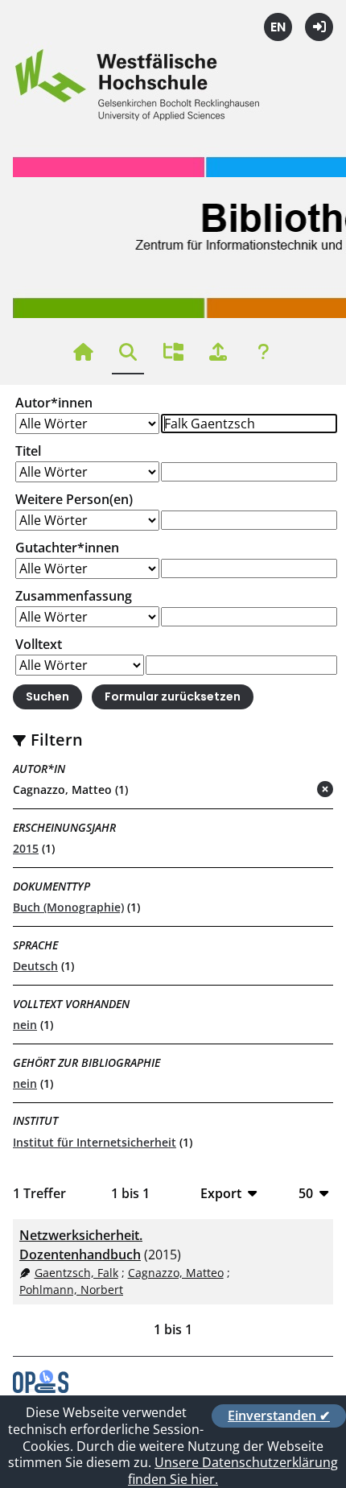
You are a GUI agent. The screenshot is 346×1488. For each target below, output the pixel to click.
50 (306, 1192)
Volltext (38, 644)
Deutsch (35, 965)
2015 (26, 848)
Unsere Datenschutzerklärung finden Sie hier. (233, 1470)
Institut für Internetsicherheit (94, 1142)
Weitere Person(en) (74, 499)
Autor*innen (54, 402)
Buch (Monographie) (68, 907)
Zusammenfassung (73, 596)
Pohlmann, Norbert (71, 1289)
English (278, 27)
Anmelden (319, 27)
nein (25, 1024)
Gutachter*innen (67, 547)
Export (220, 1192)
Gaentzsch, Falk (76, 1272)
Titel (28, 451)
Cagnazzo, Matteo (176, 1272)
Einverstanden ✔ (279, 1415)
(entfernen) (286, 790)
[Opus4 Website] (40, 1388)
